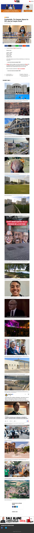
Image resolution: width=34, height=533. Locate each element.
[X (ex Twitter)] (15, 507)
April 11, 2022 (18, 62)
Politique (7, 17)
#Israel (26, 64)
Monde (5, 17)
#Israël (14, 48)
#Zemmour (8, 64)
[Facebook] (13, 507)
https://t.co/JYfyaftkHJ (21, 68)
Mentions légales (19, 531)
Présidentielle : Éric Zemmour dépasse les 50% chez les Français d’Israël (16, 20)
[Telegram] (17, 507)
